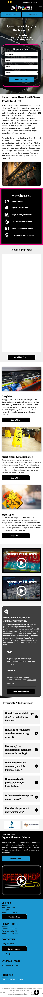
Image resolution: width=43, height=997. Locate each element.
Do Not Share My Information (18, 988)
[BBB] (11, 825)
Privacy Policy (4, 988)
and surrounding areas (10, 933)
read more (32, 661)
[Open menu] (40, 7)
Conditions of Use (31, 988)
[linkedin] (10, 954)
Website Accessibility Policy (27, 990)
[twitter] (6, 954)
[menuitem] (4, 979)
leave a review (18, 640)
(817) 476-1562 (8, 944)
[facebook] (3, 954)
